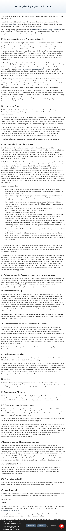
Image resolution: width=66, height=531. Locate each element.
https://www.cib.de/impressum (10, 510)
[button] (61, 526)
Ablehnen (41, 525)
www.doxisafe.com (11, 24)
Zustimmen (31, 525)
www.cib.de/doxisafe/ (38, 69)
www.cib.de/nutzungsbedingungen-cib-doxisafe (46, 30)
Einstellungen (10, 526)
